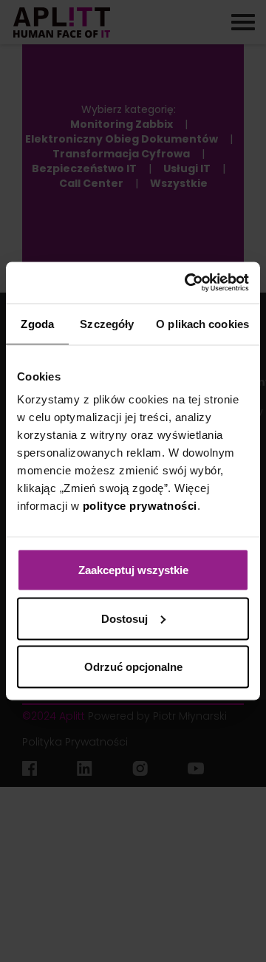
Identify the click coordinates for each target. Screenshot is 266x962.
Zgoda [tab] (37, 323)
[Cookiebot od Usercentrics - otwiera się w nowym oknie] (187, 283)
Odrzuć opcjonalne (133, 667)
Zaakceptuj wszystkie (133, 570)
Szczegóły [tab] (107, 323)
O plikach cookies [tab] (202, 323)
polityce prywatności (140, 505)
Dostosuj (124, 618)
